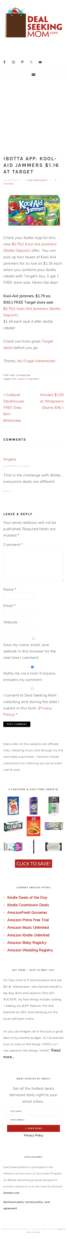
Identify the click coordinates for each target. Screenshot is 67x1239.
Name (9, 589)
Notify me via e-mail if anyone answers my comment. (29, 676)
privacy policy (34, 1201)
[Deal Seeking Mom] (33, 39)
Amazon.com (11, 1192)
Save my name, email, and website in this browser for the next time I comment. (29, 651)
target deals (33, 379)
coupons (22, 379)
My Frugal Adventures (36, 361)
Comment (13, 544)
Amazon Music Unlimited (28, 927)
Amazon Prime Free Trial (28, 920)
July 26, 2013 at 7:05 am (16, 466)
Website (10, 622)
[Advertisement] (33, 115)
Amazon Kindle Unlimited (28, 935)
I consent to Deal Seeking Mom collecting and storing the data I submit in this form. (31, 705)
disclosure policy (13, 1201)
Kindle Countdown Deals (28, 905)
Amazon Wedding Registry (30, 950)
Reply (7, 491)
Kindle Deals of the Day (27, 897)
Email (9, 605)
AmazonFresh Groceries (27, 912)
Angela (9, 459)
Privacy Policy (33, 1135)
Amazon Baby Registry (27, 942)
